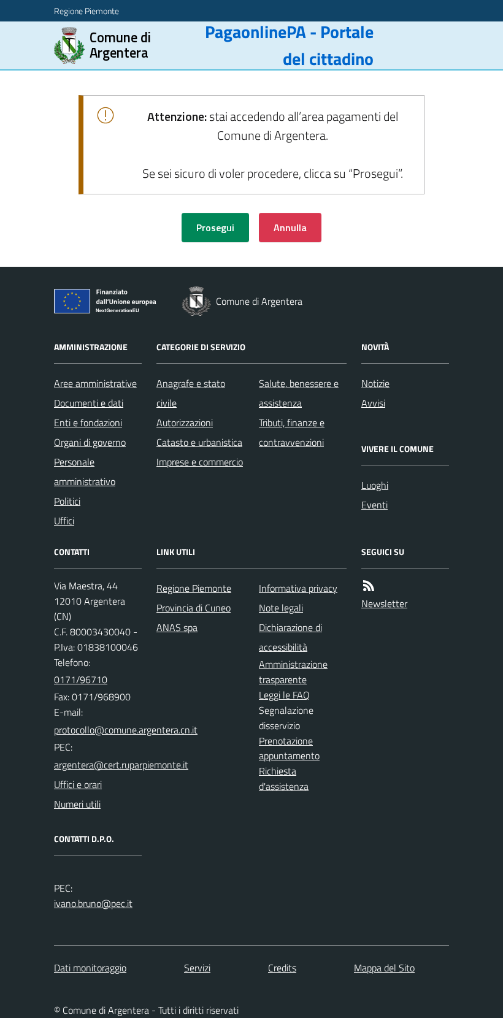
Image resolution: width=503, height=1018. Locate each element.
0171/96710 (80, 679)
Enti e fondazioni (88, 422)
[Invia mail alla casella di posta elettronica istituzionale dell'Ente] (126, 729)
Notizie (375, 383)
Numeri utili (77, 804)
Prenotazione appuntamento (289, 748)
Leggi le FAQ (284, 694)
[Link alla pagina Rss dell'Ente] (368, 585)
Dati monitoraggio (90, 967)
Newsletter (384, 603)
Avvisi (373, 403)
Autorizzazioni (184, 422)
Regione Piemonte (86, 10)
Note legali (281, 607)
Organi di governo (90, 442)
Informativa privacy (298, 588)
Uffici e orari (78, 784)
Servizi (197, 967)
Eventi (374, 504)
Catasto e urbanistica (199, 442)
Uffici (64, 520)
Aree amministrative (95, 383)
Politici (67, 501)
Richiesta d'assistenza (284, 779)
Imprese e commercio (199, 461)
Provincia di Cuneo (193, 607)
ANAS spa (177, 627)
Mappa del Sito (384, 967)
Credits (282, 967)
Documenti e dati (88, 403)
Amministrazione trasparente (293, 672)
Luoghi (374, 485)
